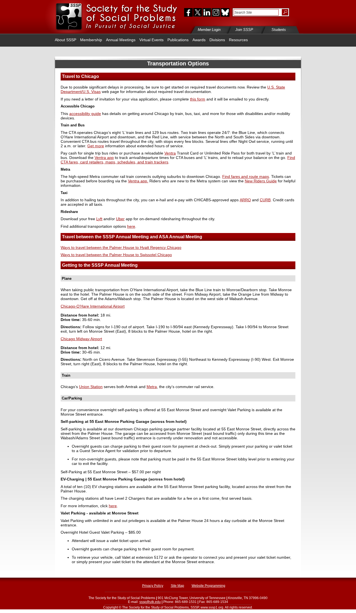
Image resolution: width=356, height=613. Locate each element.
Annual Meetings (120, 40)
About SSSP (65, 40)
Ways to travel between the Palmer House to (116, 254)
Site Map (177, 586)
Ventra (170, 153)
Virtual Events (151, 40)
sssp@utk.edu (150, 602)
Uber (120, 219)
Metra (152, 386)
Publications (178, 40)
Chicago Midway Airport (81, 339)
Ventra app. (138, 181)
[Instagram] (215, 12)
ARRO (245, 200)
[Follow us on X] (197, 12)
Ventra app (104, 157)
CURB (265, 200)
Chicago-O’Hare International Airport (93, 306)
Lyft (99, 219)
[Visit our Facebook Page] (187, 12)
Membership (91, 40)
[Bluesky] (224, 12)
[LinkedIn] (206, 12)
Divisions (217, 40)
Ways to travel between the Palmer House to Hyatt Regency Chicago (121, 247)
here (131, 226)
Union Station (91, 386)
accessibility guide (85, 113)
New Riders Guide (261, 181)
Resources (238, 40)
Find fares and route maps (245, 176)
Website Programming (208, 586)
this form (197, 99)
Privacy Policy (152, 586)
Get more (95, 146)
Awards (199, 40)
